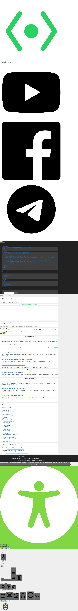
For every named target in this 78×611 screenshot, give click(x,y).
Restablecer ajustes (3, 601)
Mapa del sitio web (8, 285)
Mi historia (6, 276)
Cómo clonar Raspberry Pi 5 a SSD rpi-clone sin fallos (14, 256)
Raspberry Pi (6, 436)
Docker (5, 433)
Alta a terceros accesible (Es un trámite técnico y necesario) (16, 248)
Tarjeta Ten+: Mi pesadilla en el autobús (15, 449)
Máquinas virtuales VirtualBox (10, 434)
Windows (6, 266)
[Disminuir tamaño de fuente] (1, 552)
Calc (7, 426)
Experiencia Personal (6, 419)
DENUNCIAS (4, 270)
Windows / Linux (7, 441)
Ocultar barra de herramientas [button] (5, 548)
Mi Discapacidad (7, 278)
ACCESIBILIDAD (5, 246)
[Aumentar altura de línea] (1, 561)
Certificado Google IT (8, 274)
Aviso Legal (19, 460)
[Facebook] (31, 179)
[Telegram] (31, 238)
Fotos (5, 283)
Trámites (6, 410)
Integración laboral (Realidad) (10, 415)
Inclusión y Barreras (8, 414)
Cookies (33, 460)
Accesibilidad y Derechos (7, 411)
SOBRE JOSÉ (4, 272)
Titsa (5, 417)
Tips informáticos (7, 267)
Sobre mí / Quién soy (40, 460)
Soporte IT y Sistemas (6, 432)
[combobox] (35, 464)
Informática (4, 423)
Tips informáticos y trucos (9, 438)
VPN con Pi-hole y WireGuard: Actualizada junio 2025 (14, 253)
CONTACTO (4, 286)
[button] (70, 464)
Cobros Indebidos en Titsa (12, 451)
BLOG (3, 271)
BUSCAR (3, 288)
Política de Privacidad (26, 460)
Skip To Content (3, 600)
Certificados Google (8, 421)
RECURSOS (4, 280)
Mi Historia (6, 422)
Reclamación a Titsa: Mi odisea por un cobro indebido (17, 453)
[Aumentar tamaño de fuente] (1, 548)
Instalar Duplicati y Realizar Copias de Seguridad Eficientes (15, 255)
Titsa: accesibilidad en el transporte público (15, 447)
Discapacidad (7, 284)
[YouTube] (31, 121)
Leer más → (55, 341)
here (14, 302)
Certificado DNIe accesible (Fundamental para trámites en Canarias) (17, 247)
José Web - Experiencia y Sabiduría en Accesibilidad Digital (26, 458)
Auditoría (6, 409)
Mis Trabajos (6, 281)
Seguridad (6, 429)
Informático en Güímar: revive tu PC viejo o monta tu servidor (16, 252)
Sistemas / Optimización (9, 437)
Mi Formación (7, 275)
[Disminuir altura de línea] (1, 566)
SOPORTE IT (4, 251)
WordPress (6, 269)
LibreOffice (6, 425)
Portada (1, 295)
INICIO (3, 245)
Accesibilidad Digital (6, 407)
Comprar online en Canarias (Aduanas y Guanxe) (14, 250)
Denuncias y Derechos (6, 413)
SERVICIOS (4, 279)
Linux (5, 265)
